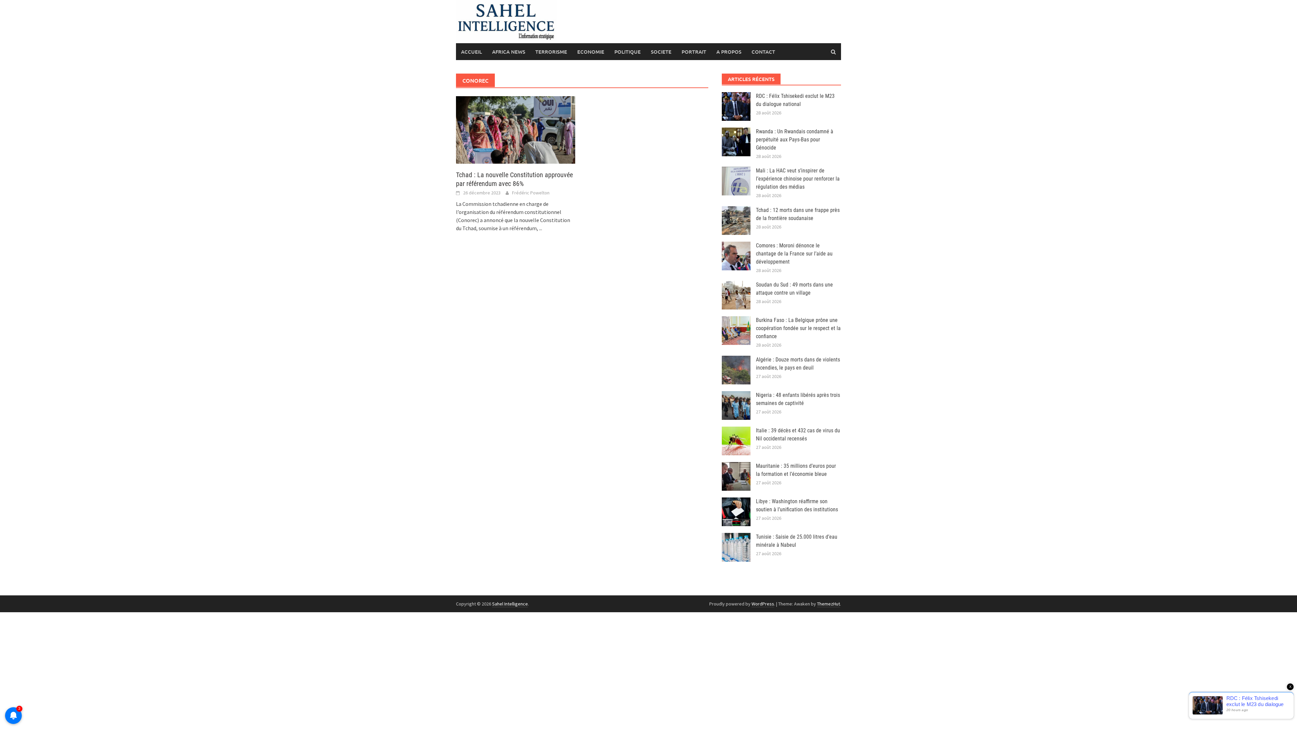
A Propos (728, 51)
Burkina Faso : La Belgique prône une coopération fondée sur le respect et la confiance (798, 328)
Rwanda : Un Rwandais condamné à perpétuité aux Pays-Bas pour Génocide (794, 139)
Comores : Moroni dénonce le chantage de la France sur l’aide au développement (794, 253)
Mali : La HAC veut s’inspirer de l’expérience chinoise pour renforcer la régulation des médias (798, 178)
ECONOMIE (590, 51)
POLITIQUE (627, 51)
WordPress (763, 604)
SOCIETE (661, 51)
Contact (763, 51)
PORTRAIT (694, 51)
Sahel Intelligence (510, 604)
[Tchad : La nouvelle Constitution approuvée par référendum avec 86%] (515, 129)
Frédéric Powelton (531, 193)
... (540, 228)
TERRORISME (551, 51)
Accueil (471, 51)
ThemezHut (828, 604)
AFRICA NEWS (508, 51)
